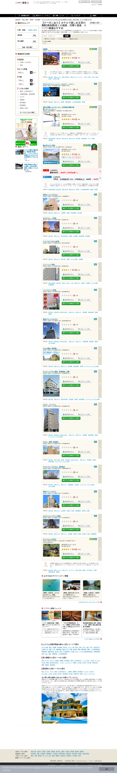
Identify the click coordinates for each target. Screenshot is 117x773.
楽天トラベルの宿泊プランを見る (71, 66)
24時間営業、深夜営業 (27, 94)
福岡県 (82, 751)
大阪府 (63, 751)
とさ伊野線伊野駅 (84, 189)
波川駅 (77, 189)
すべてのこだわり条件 (27, 112)
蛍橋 (71, 649)
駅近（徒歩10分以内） (52, 662)
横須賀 (40, 755)
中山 (76, 651)
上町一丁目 (82, 647)
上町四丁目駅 (56, 78)
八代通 (72, 651)
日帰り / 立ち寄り (25, 62)
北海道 (67, 751)
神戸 (79, 755)
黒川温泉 (74, 753)
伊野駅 (91, 189)
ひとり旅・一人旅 (89, 660)
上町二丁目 (89, 647)
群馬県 (53, 751)
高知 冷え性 (72, 138)
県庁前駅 (78, 138)
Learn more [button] (6, 770)
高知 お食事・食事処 (59, 460)
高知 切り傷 (65, 138)
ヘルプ (91, 760)
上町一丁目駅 (87, 77)
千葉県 (44, 751)
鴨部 (79, 649)
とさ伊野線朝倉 (95, 649)
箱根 (38, 753)
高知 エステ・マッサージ (77, 77)
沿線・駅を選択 (27, 47)
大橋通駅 (50, 140)
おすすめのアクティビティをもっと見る (89, 602)
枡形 (76, 647)
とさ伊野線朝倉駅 (76, 102)
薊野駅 (57, 572)
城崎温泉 (49, 753)
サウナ (47, 660)
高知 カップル (57, 77)
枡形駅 (50, 78)
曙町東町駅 (68, 102)
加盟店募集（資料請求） (56, 760)
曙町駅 (62, 102)
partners (37, 767)
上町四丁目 (96, 647)
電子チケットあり (50, 39)
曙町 (88, 649)
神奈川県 (33, 751)
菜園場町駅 (70, 484)
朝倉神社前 (51, 651)
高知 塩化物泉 (51, 138)
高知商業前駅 (51, 572)
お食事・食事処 (59, 660)
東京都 (58, 751)
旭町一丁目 (52, 649)
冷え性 (43, 662)
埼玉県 (39, 751)
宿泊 (43, 660)
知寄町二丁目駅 (86, 510)
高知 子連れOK (65, 77)
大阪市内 (62, 755)
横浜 (32, 755)
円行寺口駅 (89, 570)
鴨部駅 (83, 102)
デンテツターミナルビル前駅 (91, 366)
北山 (46, 654)
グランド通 (71, 647)
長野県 (72, 751)
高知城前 (59, 647)
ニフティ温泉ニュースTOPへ (92, 639)
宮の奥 (57, 651)
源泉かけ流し (24, 108)
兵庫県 (48, 751)
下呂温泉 (55, 753)
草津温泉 (33, 753)
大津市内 (75, 755)
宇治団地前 (66, 651)
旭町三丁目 (65, 649)
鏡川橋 (75, 649)
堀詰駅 (68, 213)
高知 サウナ (79, 312)
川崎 (35, 755)
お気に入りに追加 (85, 62)
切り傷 (89, 662)
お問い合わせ (98, 760)
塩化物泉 (52, 665)
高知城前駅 (84, 138)
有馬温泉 (43, 753)
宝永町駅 (76, 484)
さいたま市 (48, 755)
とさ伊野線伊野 (62, 654)
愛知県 (77, 751)
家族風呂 (23, 105)
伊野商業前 (97, 651)
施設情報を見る (69, 62)
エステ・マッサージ (66, 662)
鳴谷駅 (96, 189)
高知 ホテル (57, 102)
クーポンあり (62, 39)
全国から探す (32, 30)
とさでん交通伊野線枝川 (86, 651)
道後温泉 (68, 753)
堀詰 (50, 647)
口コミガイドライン (82, 760)
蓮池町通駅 (81, 236)
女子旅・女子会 (81, 662)
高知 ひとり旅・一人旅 (67, 283)
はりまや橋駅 (74, 259)
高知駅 (96, 312)
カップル (97, 660)
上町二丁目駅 (95, 77)
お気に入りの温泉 (84, 1)
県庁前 (65, 647)
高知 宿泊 (50, 77)
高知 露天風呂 (64, 236)
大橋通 (54, 647)
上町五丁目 (45, 649)
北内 (43, 654)
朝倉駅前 (44, 651)
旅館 (43, 665)
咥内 (61, 651)
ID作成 (100, 4)
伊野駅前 (54, 654)
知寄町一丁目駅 (70, 510)
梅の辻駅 (63, 259)
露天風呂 (67, 660)
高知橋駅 (87, 236)
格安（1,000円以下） (76, 660)
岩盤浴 (47, 665)
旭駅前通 (58, 649)
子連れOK (95, 662)
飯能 (53, 755)
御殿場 (57, 755)
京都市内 (68, 755)
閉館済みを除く (73, 39)
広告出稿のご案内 (70, 760)
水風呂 (75, 662)
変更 (34, 35)
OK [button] (107, 769)
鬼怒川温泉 (86, 753)
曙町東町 (83, 649)
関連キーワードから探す (22, 758)
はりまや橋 (45, 647)
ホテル (52, 660)
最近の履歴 (96, 1)
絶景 (81, 673)
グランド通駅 (91, 138)
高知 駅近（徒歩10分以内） (61, 312)
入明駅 (95, 570)
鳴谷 (50, 654)
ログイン (94, 4)
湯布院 (80, 753)
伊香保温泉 (61, 753)
